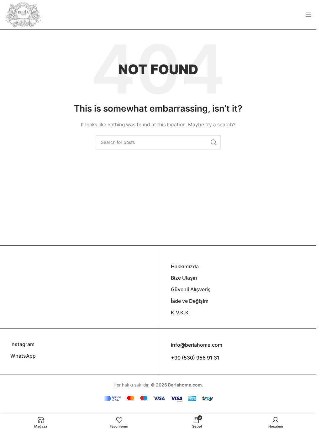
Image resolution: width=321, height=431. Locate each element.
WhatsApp (23, 356)
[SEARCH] (214, 142)
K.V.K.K (180, 312)
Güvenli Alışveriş (191, 289)
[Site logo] (23, 14)
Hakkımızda (185, 266)
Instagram (22, 344)
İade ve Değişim (189, 301)
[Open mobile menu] (308, 14)
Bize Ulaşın (184, 278)
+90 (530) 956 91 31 (195, 358)
